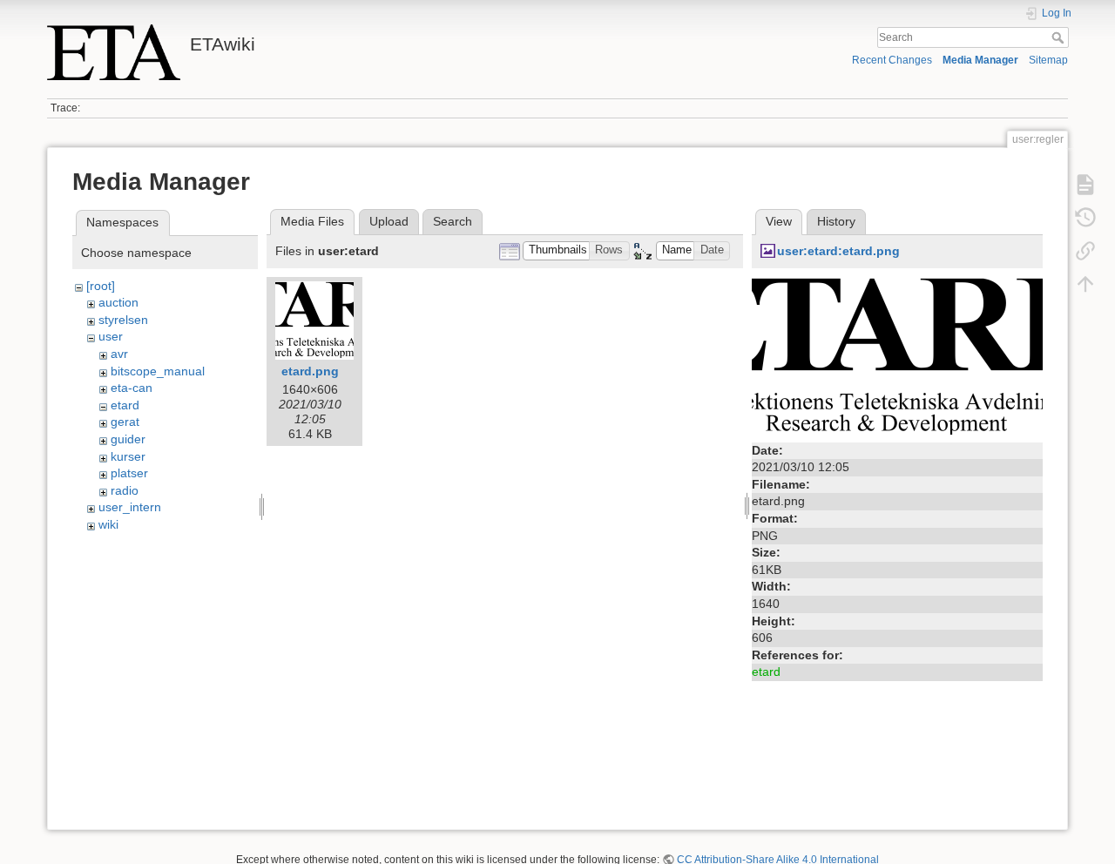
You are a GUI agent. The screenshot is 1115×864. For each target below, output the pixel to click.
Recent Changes (892, 60)
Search (1059, 37)
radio (125, 490)
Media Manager (980, 60)
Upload (389, 221)
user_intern (129, 507)
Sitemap (1048, 60)
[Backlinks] (1085, 250)
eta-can (131, 388)
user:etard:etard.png (838, 251)
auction (118, 302)
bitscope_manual (158, 371)
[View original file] (897, 356)
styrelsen (123, 320)
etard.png (310, 371)
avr (119, 354)
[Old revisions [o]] (1085, 217)
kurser (128, 456)
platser (129, 473)
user (110, 336)
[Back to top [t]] (1085, 283)
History (836, 221)
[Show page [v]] (1085, 184)
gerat (125, 422)
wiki (108, 524)
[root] (100, 286)
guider (128, 439)
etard (125, 405)
